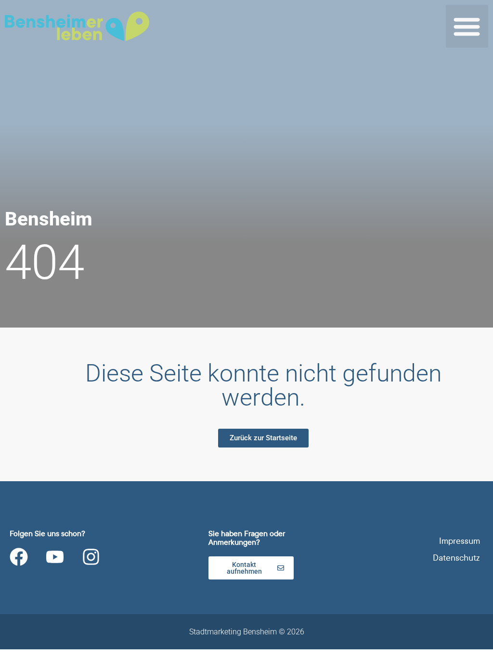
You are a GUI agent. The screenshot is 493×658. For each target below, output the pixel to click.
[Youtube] (55, 557)
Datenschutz (456, 558)
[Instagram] (91, 557)
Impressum (459, 541)
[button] (467, 26)
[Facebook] (19, 557)
